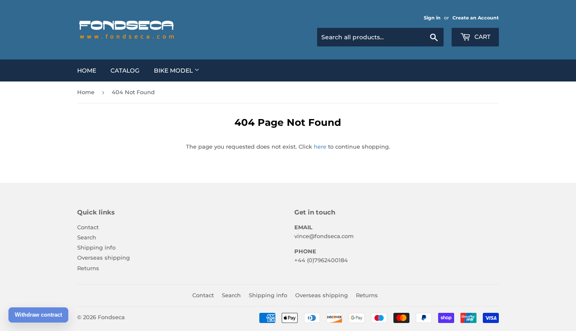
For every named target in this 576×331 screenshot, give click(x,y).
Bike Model (174, 70)
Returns (88, 268)
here (320, 146)
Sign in (432, 18)
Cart (481, 37)
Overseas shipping (103, 257)
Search (86, 237)
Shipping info (96, 247)
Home (86, 70)
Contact (88, 227)
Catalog (125, 70)
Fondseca (111, 317)
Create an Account (475, 18)
